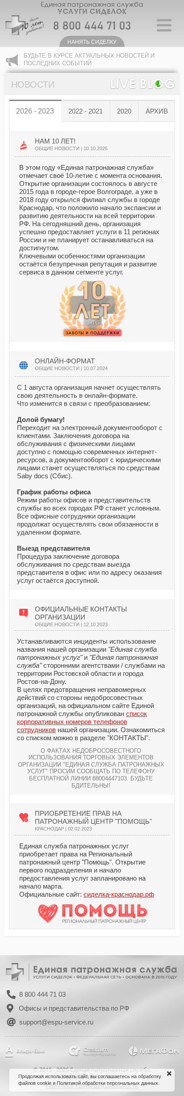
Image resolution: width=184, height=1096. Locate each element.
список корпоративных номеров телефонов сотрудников (82, 721)
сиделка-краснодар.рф (119, 894)
